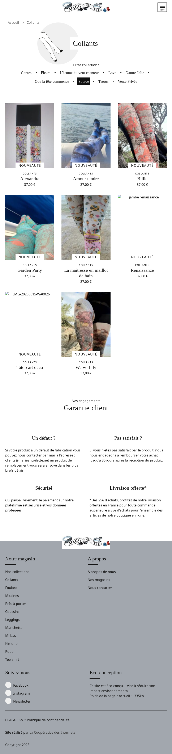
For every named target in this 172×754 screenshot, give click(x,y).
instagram (21, 693)
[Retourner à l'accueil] (86, 7)
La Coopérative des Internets (52, 732)
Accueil (13, 22)
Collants (33, 22)
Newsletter (22, 701)
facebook (21, 685)
